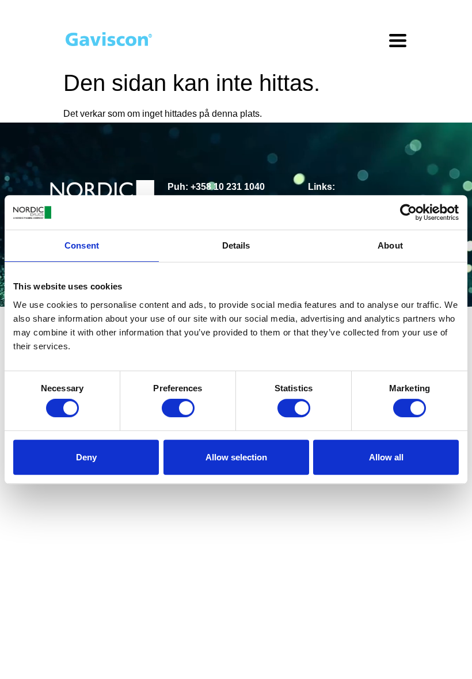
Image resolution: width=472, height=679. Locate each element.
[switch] (178, 408)
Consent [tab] (81, 245)
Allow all (386, 457)
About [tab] (390, 245)
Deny (86, 457)
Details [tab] (236, 245)
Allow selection (236, 457)
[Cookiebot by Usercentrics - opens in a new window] (408, 212)
